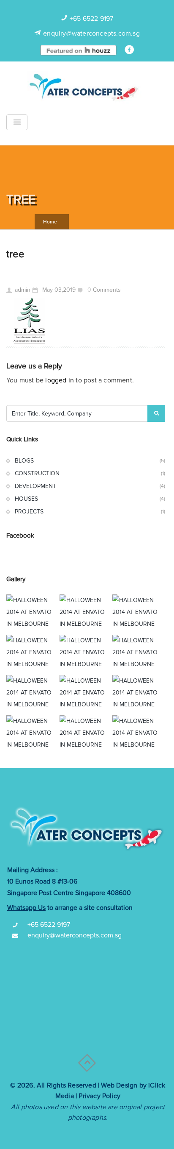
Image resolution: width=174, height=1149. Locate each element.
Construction (37, 473)
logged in (59, 380)
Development (35, 486)
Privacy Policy (99, 1096)
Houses (26, 498)
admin (22, 289)
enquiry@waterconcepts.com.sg (91, 33)
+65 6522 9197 (92, 18)
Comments (107, 289)
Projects (29, 511)
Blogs (24, 460)
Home (50, 222)
